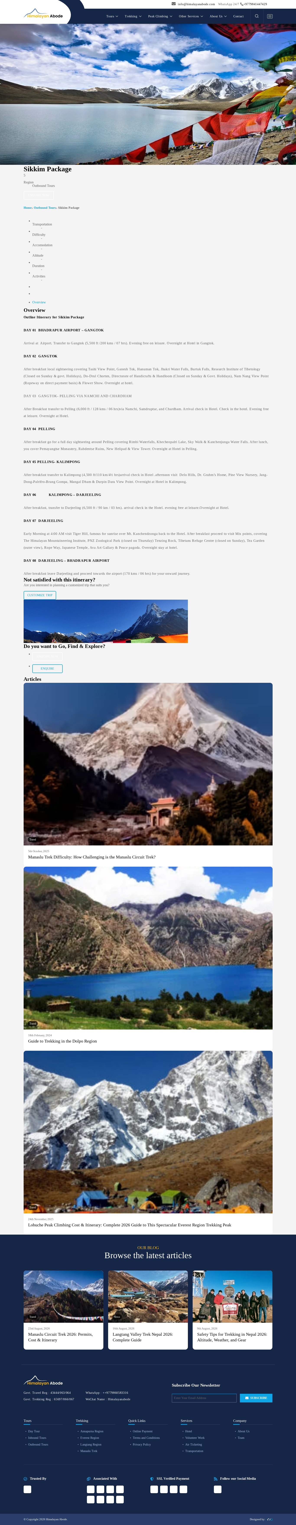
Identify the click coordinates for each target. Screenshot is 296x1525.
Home (27, 207)
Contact (238, 16)
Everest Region (89, 1437)
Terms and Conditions (146, 1437)
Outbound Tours (45, 207)
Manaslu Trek (88, 1451)
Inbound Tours (37, 1437)
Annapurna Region (91, 1431)
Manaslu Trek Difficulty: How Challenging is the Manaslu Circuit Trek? (92, 857)
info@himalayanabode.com (196, 4)
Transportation (194, 1451)
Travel (32, 839)
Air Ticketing (193, 1444)
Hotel (188, 1431)
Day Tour (34, 1431)
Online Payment (143, 1431)
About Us (243, 1431)
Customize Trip (39, 595)
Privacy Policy (142, 1444)
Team (241, 1437)
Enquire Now (38, 195)
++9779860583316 (115, 1392)
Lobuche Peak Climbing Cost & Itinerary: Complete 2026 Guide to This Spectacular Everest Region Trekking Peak (129, 1224)
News (117, 1316)
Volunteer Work (195, 1437)
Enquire (47, 668)
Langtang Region (90, 1444)
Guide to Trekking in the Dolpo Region (62, 1041)
